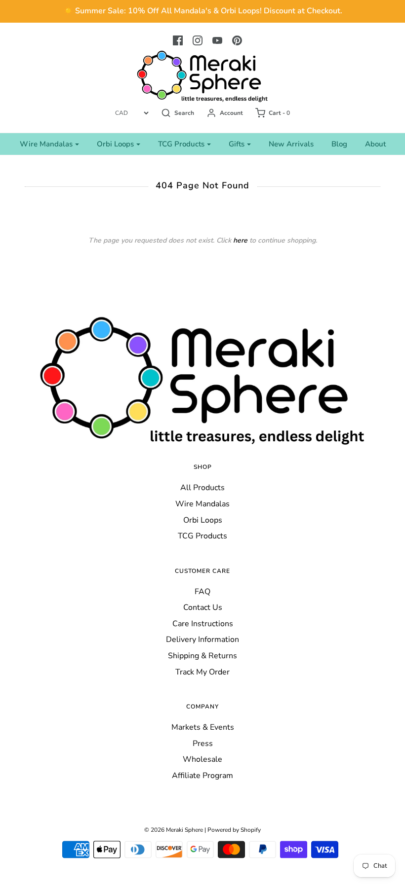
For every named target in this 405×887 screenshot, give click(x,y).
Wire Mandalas (202, 503)
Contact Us (202, 607)
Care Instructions (202, 623)
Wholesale (202, 759)
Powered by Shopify (234, 830)
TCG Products (202, 536)
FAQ (202, 591)
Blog (339, 144)
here (240, 240)
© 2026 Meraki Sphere (173, 830)
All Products (202, 487)
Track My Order (202, 672)
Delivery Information (202, 639)
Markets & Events (202, 727)
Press (203, 743)
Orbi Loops (202, 520)
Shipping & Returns (202, 655)
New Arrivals (291, 144)
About (375, 144)
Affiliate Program (202, 775)
